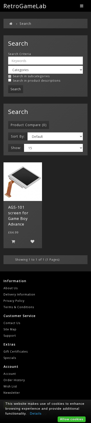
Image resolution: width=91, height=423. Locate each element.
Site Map (10, 329)
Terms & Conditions (19, 307)
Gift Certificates (16, 352)
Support (10, 336)
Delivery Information (19, 294)
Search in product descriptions (36, 81)
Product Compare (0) (28, 125)
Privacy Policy (14, 301)
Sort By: (18, 136)
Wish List (10, 386)
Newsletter (12, 393)
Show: (16, 148)
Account (10, 374)
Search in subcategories (31, 76)
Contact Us (12, 323)
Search (25, 23)
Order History (14, 380)
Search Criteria (19, 54)
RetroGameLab (25, 6)
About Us (11, 288)
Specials (10, 358)
